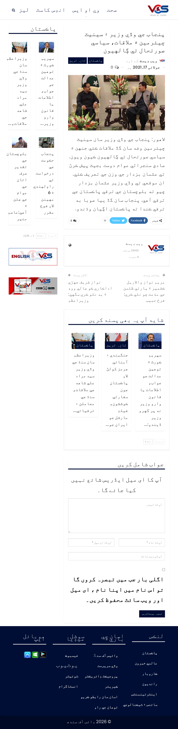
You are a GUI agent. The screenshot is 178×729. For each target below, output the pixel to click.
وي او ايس (86, 10)
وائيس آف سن (107, 656)
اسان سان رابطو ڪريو (99, 697)
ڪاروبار (149, 674)
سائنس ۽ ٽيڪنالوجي (140, 705)
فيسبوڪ (71, 656)
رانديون (149, 684)
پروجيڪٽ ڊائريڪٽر (101, 676)
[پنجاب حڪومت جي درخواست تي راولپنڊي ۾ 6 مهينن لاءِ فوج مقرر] (46, 142)
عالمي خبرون (146, 663)
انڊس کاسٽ (51, 10)
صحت (112, 10)
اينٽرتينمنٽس (144, 694)
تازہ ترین (77, 60)
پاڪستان (95, 60)
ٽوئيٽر (71, 676)
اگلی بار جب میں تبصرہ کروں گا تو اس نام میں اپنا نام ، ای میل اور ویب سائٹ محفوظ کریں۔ (117, 589)
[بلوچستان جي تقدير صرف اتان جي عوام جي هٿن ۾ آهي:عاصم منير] (19, 142)
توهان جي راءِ (106, 707)
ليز (24, 10)
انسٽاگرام (68, 686)
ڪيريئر (111, 686)
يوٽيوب (67, 664)
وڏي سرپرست (107, 666)
